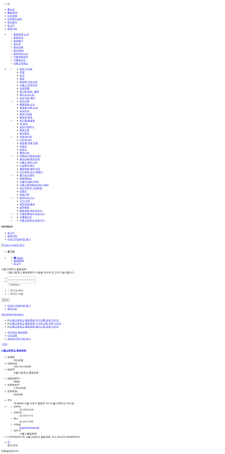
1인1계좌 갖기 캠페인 (31, 172)
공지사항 (24, 101)
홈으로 (11, 9)
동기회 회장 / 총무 (29, 91)
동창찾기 (18, 41)
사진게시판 (26, 140)
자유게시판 (26, 136)
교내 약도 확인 (28, 98)
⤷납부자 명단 (27, 165)
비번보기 (15, 284)
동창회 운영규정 (28, 82)
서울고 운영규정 (28, 85)
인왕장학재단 (20, 57)
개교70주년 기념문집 (31, 188)
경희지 (23, 191)
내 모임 (24, 123)
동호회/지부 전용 (29, 143)
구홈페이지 (19, 60)
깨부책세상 (26, 178)
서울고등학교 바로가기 (32, 220)
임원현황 (24, 88)
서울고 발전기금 (28, 162)
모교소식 (24, 111)
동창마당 (18, 37)
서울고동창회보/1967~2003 (34, 185)
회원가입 (12, 28)
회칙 (22, 78)
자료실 (23, 146)
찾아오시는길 (27, 94)
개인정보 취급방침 (17, 332)
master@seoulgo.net (29, 427)
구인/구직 (25, 201)
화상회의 (24, 133)
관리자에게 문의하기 (12, 314)
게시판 (17, 44)
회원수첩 (24, 130)
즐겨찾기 (12, 22)
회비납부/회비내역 (30, 159)
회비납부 (18, 47)
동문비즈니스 (20, 53)
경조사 (23, 149)
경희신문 (24, 194)
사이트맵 (12, 16)
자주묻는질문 (14, 19)
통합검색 (12, 12)
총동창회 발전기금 (30, 169)
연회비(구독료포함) (30, 156)
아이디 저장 (16, 294)
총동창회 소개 (21, 34)
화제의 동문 (26, 117)
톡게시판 (24, 152)
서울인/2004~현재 (29, 181)
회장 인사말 (26, 69)
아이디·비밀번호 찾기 (19, 305)
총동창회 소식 (27, 104)
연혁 (22, 72)
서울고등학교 (20, 63)
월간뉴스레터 (27, 175)
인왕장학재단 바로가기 (32, 214)
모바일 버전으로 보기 (19, 339)
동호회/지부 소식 (29, 107)
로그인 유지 (16, 290)
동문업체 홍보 (27, 204)
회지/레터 (18, 50)
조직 (22, 75)
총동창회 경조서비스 (31, 210)
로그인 (11, 25)
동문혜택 (24, 207)
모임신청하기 (27, 127)
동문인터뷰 (26, 114)
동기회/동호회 (27, 120)
